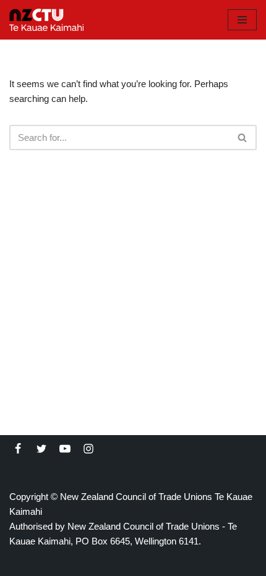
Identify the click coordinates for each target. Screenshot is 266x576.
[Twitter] (41, 448)
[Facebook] (18, 448)
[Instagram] (88, 448)
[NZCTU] (46, 20)
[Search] (243, 137)
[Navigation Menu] (242, 19)
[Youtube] (65, 448)
